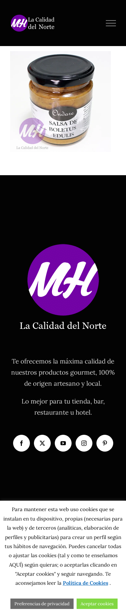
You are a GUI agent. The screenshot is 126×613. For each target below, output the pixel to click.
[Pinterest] (104, 443)
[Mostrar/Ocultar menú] (111, 23)
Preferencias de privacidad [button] (42, 604)
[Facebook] (21, 443)
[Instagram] (84, 443)
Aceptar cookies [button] (97, 604)
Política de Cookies (85, 583)
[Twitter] (42, 443)
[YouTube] (63, 443)
